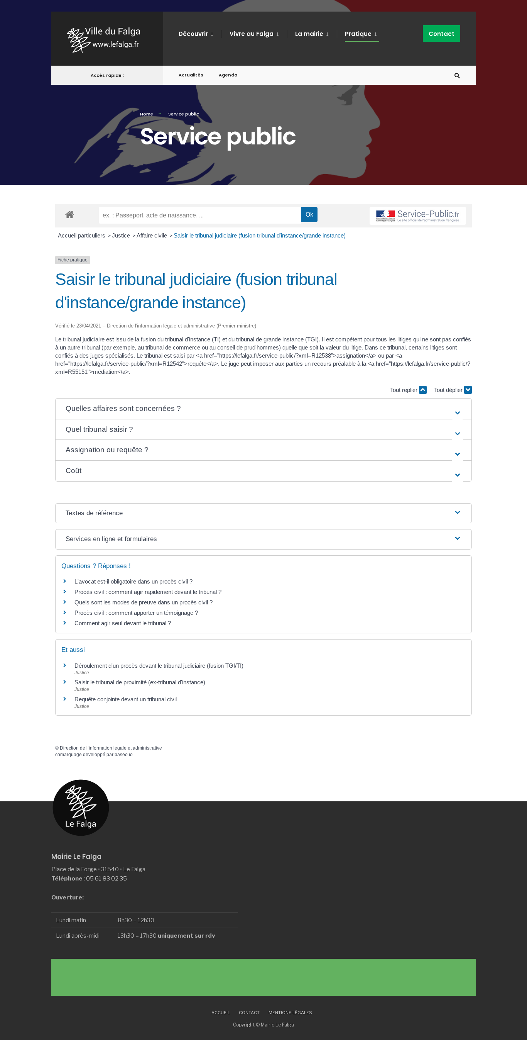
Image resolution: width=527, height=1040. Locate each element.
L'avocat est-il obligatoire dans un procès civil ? (133, 581)
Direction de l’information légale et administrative (111, 748)
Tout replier (404, 390)
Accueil (220, 1012)
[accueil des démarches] (69, 214)
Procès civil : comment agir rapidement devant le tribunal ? (147, 592)
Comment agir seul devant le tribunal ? (122, 623)
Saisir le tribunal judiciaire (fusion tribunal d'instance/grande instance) (260, 235)
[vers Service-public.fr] (418, 216)
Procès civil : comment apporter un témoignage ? (136, 612)
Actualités (191, 75)
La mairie (309, 34)
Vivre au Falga (252, 34)
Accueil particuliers (82, 235)
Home (146, 114)
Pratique (358, 34)
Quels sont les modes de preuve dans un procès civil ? (143, 602)
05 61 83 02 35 (106, 878)
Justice (122, 235)
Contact (441, 34)
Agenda (228, 75)
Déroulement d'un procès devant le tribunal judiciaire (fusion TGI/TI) (158, 665)
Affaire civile (153, 235)
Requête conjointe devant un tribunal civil (125, 699)
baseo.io (124, 754)
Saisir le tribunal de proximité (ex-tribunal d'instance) (139, 682)
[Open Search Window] (457, 75)
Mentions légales (290, 1012)
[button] (263, 409)
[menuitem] (200, 32)
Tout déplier (449, 390)
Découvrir (193, 34)
